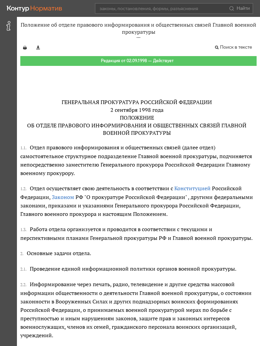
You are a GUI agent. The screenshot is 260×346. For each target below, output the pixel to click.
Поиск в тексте (236, 47)
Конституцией (192, 188)
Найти (243, 8)
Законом (63, 197)
